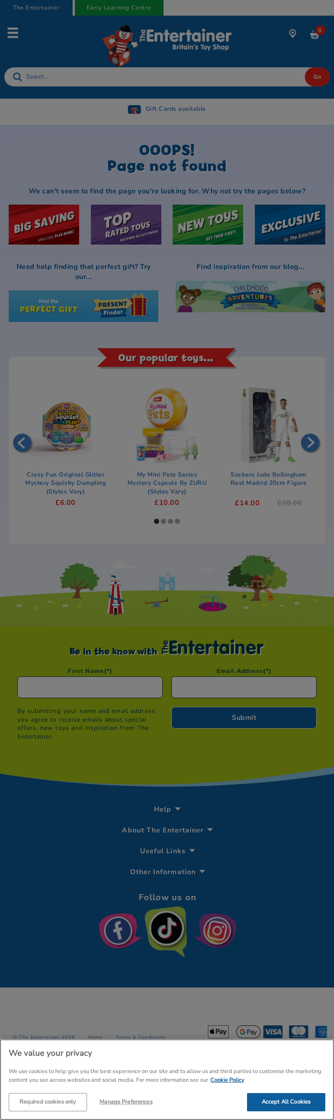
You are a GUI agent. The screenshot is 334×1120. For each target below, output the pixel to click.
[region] (167, 1079)
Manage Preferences (126, 1102)
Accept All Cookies (286, 1102)
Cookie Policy (227, 1080)
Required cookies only (48, 1102)
